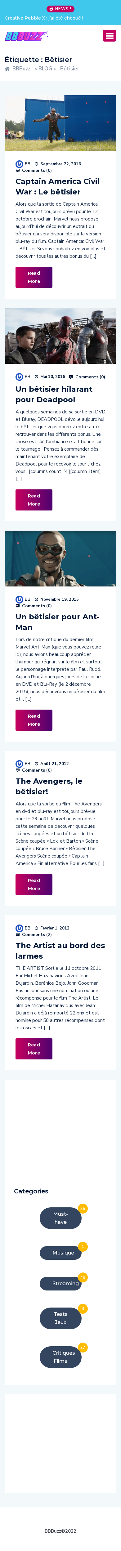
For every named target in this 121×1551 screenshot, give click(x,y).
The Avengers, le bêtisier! (49, 786)
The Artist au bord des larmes (60, 950)
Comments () (36, 170)
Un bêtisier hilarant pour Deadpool (54, 394)
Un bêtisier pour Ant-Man (58, 622)
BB (27, 164)
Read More (34, 277)
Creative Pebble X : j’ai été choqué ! (44, 18)
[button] (109, 36)
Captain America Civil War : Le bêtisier (58, 186)
